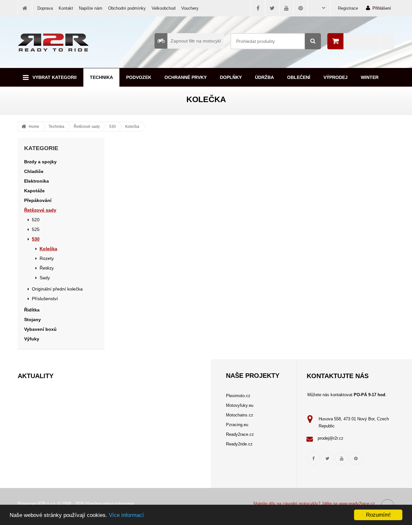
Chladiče (33, 171)
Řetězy (47, 268)
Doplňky (231, 77)
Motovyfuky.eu (239, 405)
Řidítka (32, 309)
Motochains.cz (239, 415)
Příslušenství (45, 298)
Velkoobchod (163, 8)
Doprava (45, 8)
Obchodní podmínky (127, 8)
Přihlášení (381, 8)
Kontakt (66, 8)
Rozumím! (378, 515)
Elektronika (36, 181)
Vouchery (190, 8)
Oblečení (298, 77)
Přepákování (38, 200)
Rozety (47, 258)
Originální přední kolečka (57, 288)
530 (112, 126)
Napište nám (90, 8)
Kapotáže (34, 190)
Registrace (348, 8)
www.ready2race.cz (357, 503)
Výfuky (31, 338)
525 (36, 229)
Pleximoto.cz (238, 395)
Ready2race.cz (240, 434)
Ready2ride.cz (239, 444)
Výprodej (335, 77)
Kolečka (132, 126)
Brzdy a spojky (40, 161)
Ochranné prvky (185, 77)
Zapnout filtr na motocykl (196, 40)
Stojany (32, 319)
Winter (370, 77)
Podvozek (138, 77)
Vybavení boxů (40, 329)
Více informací (126, 515)
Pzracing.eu (237, 424)
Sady (45, 277)
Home (34, 126)
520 (36, 219)
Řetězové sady (87, 126)
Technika (101, 77)
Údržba (264, 77)
